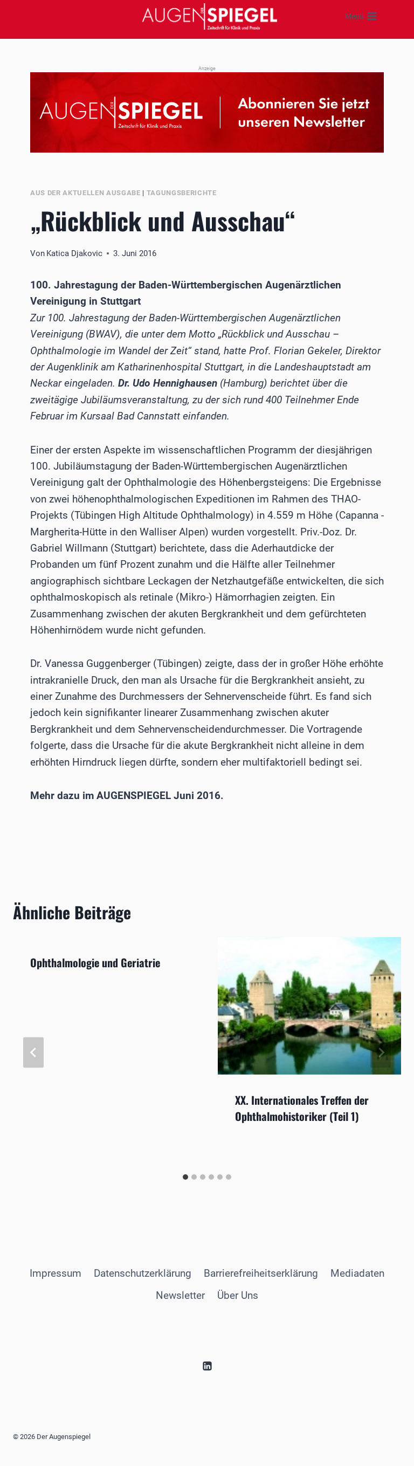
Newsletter (180, 1295)
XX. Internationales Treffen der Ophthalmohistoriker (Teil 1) (302, 1108)
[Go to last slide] (33, 1052)
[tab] (185, 1177)
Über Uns (237, 1295)
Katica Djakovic (74, 253)
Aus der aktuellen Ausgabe (85, 193)
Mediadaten (357, 1273)
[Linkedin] (207, 1365)
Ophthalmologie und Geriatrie (95, 962)
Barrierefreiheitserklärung (261, 1273)
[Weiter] (380, 1052)
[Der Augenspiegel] (209, 16)
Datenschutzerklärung (142, 1273)
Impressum (55, 1273)
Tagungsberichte (182, 193)
